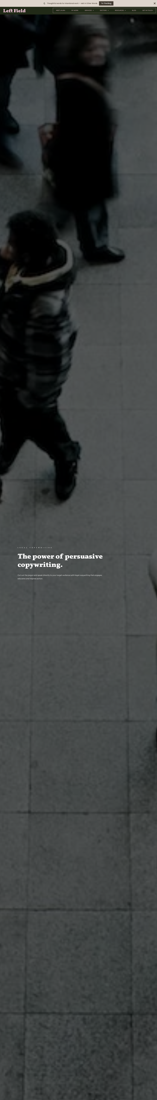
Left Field (14, 11)
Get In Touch (147, 10)
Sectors (103, 10)
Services (88, 10)
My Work (74, 10)
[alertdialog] (78, 3)
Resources (119, 10)
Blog (134, 10)
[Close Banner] (154, 3)
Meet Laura (60, 10)
